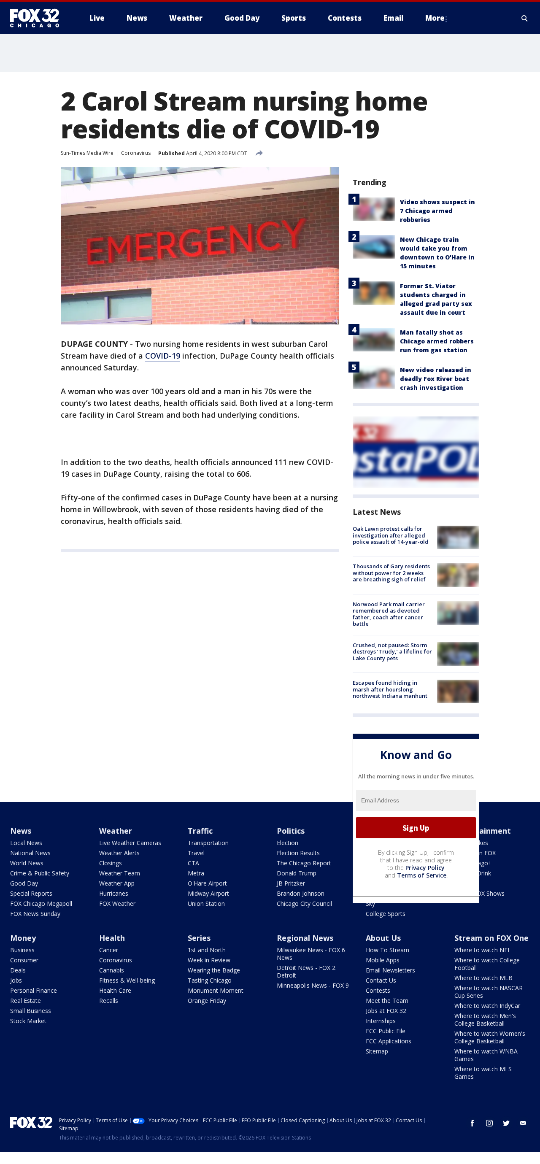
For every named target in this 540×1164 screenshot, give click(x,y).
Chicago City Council (304, 903)
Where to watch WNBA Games (486, 1055)
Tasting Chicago (210, 980)
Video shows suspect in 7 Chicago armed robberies (437, 211)
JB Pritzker (291, 883)
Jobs (16, 980)
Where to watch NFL (482, 950)
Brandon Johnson (300, 893)
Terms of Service (421, 875)
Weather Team (119, 873)
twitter (506, 1123)
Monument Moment (215, 990)
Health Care (115, 990)
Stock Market (28, 1021)
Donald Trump (296, 873)
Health (112, 938)
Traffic (200, 831)
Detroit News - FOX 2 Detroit (306, 971)
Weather (115, 831)
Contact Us (381, 980)
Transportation (208, 843)
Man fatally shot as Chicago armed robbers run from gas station (437, 341)
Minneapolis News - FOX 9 (313, 985)
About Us (383, 938)
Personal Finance (33, 990)
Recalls (108, 1001)
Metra (196, 873)
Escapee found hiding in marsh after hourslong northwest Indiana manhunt (390, 689)
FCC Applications (388, 1041)
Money (23, 938)
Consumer (24, 960)
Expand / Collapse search (525, 18)
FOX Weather (117, 903)
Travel (196, 853)
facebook (472, 1123)
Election (287, 843)
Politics (291, 831)
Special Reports (31, 893)
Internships (381, 1021)
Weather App (117, 883)
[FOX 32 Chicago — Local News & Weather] (38, 18)
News (20, 831)
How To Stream (387, 950)
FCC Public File (385, 1031)
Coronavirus (136, 153)
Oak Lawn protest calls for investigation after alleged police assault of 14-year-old (391, 535)
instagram (489, 1123)
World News (26, 863)
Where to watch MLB (483, 978)
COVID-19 (162, 356)
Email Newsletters (390, 970)
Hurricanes (113, 893)
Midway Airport (208, 893)
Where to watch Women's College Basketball (489, 1037)
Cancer (108, 950)
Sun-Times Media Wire (87, 153)
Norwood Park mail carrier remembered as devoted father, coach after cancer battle (389, 614)
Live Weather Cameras (130, 843)
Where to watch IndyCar (487, 1006)
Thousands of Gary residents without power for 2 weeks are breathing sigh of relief (391, 572)
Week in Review (209, 960)
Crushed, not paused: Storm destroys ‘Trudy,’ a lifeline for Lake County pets (392, 651)
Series (199, 938)
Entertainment (482, 831)
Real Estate (25, 1001)
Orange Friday (207, 1001)
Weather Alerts (119, 853)
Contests (378, 990)
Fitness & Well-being (127, 980)
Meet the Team (387, 1001)
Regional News (305, 938)
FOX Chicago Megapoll (41, 903)
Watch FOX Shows (479, 893)
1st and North (207, 950)
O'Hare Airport (207, 883)
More (435, 18)
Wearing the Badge (214, 970)
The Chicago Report (304, 863)
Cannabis (111, 970)
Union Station (206, 903)
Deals (18, 970)
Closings (110, 863)
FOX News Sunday (35, 914)
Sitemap (377, 1051)
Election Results (298, 853)
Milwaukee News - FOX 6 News (311, 953)
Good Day (24, 883)
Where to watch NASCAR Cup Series (488, 991)
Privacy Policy (425, 868)
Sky (370, 903)
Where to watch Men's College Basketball (485, 1019)
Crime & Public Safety (39, 873)
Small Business (30, 1011)
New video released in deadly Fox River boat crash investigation (435, 379)
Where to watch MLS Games (483, 1072)
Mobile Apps (383, 960)
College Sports (385, 914)
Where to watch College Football (487, 964)
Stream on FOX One (491, 938)
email (523, 1123)
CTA (193, 863)
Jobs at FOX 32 (386, 1011)
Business (22, 950)
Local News (26, 843)
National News (30, 853)
